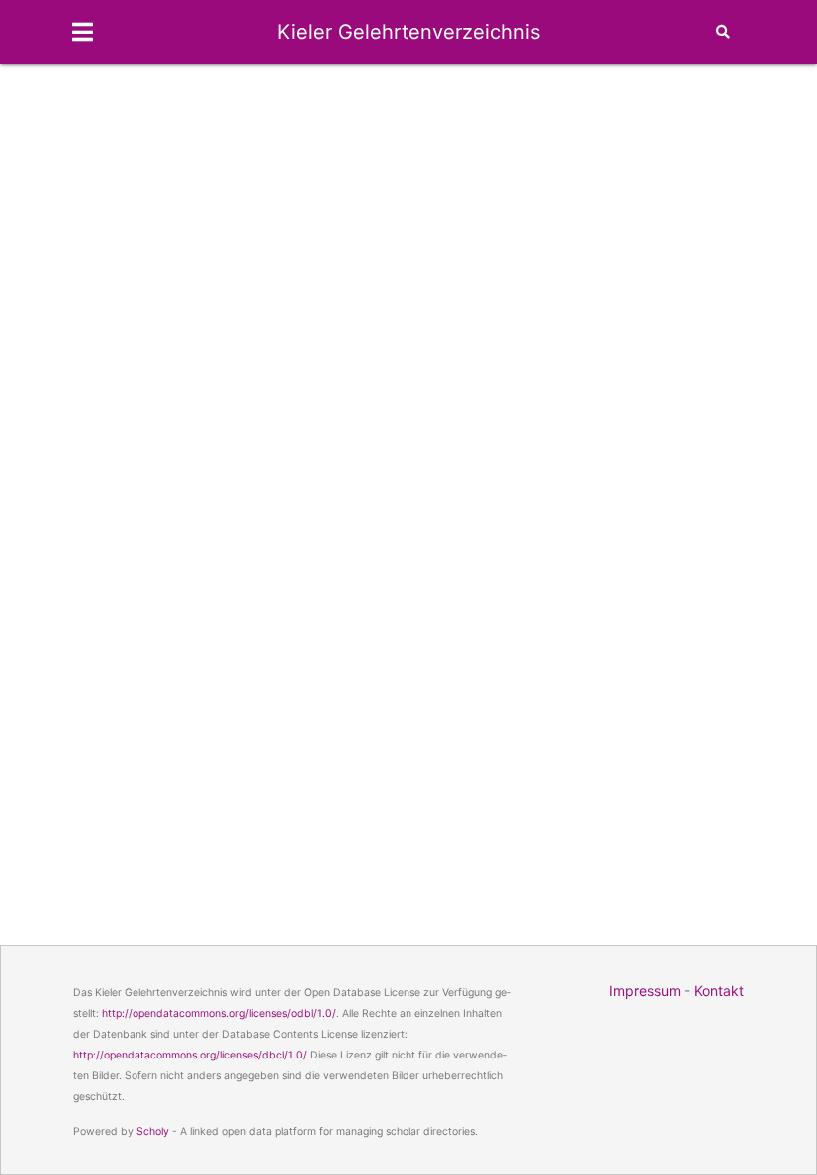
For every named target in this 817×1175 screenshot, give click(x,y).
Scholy (152, 1131)
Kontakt (719, 990)
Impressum (645, 990)
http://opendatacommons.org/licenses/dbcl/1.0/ (190, 1055)
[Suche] (723, 32)
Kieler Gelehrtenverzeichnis (408, 32)
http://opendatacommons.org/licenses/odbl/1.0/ (219, 1013)
